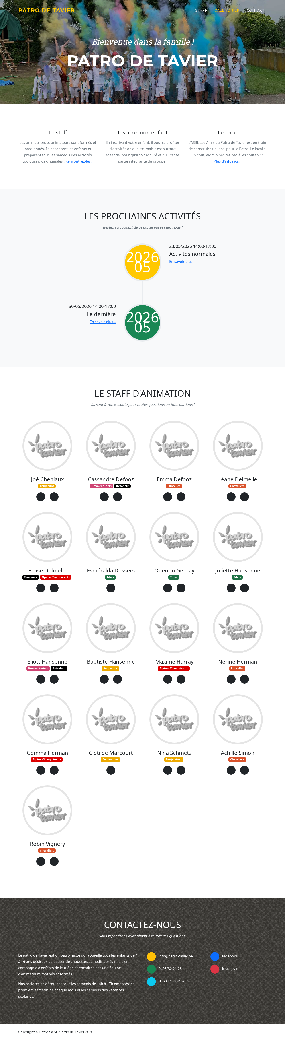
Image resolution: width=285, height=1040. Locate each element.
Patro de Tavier (46, 10)
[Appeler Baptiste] (117, 679)
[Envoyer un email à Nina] (167, 770)
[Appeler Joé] (54, 496)
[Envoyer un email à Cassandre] (104, 496)
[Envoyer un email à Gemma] (40, 770)
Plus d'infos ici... (227, 161)
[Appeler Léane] (244, 496)
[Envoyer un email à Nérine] (231, 679)
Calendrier (227, 10)
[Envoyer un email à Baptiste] (104, 679)
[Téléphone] (151, 969)
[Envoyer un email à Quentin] (167, 588)
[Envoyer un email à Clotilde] (110, 770)
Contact (256, 10)
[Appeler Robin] (54, 861)
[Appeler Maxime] (181, 679)
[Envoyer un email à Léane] (231, 496)
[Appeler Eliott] (54, 679)
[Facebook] (214, 956)
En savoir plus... (182, 261)
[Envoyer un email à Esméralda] (110, 588)
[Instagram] (214, 969)
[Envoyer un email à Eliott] (40, 679)
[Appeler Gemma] (54, 770)
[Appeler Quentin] (181, 588)
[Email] (151, 956)
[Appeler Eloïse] (54, 588)
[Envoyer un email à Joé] (40, 496)
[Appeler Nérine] (244, 679)
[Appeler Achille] (244, 770)
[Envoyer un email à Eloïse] (40, 588)
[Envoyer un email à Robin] (40, 861)
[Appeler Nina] (181, 770)
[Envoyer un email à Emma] (167, 496)
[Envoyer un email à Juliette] (231, 588)
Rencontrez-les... (79, 161)
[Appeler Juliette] (244, 588)
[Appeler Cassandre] (117, 496)
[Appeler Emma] (181, 496)
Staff (201, 10)
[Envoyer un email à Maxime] (167, 679)
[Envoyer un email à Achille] (231, 770)
